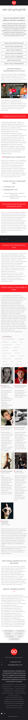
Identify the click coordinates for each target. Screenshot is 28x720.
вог (21, 342)
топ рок (4, 361)
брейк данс (5, 342)
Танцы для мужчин (7, 686)
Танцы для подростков (20, 686)
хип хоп (19, 361)
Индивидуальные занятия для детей (14, 701)
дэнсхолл (15, 350)
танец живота (18, 358)
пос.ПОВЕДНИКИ (10, 636)
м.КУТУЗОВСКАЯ (19, 633)
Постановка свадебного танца (14, 705)
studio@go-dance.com (10, 189)
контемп (17, 353)
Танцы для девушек (8, 688)
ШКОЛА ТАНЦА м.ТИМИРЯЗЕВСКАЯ (14, 63)
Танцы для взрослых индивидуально (14, 703)
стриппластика (6, 358)
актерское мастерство (8, 339)
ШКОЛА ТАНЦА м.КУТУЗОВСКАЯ (14, 53)
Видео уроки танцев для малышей (14, 699)
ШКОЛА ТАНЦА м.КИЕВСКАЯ (14, 50)
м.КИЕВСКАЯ (8, 633)
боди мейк (21, 339)
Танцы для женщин (20, 684)
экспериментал (6, 364)
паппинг (12, 356)
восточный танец (7, 344)
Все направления (6, 336)
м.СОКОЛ (20, 636)
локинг (4, 356)
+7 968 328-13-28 (8, 187)
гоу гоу (18, 344)
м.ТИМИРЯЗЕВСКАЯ (14, 639)
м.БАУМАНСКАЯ (20, 630)
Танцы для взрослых (8, 684)
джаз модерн (6, 347)
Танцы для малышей (20, 692)
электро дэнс (18, 364)
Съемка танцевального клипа (14, 707)
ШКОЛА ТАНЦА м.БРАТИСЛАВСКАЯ (14, 43)
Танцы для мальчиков (8, 692)
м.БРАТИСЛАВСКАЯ (8, 630)
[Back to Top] (19, 716)
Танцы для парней (20, 688)
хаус (12, 361)
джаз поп (16, 347)
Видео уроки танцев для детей (14, 697)
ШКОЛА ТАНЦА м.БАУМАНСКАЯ (14, 46)
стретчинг (22, 356)
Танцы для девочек (19, 690)
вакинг (14, 342)
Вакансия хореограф (14, 695)
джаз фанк (5, 350)
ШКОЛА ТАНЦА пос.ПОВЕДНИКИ (14, 57)
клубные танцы (6, 353)
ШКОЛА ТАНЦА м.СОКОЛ (14, 60)
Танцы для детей (8, 690)
